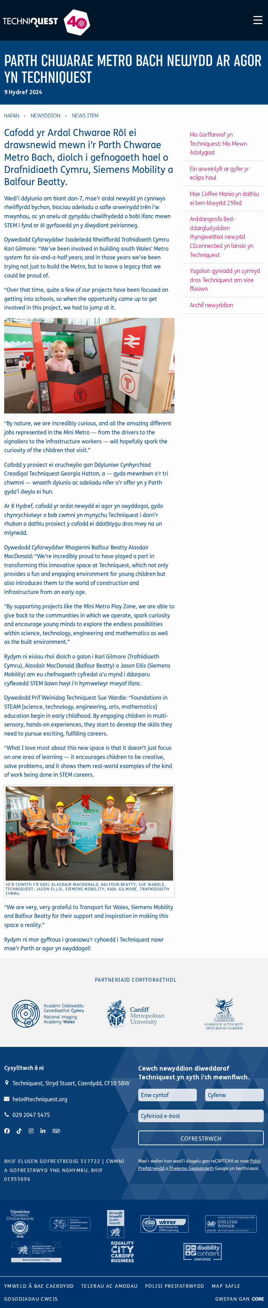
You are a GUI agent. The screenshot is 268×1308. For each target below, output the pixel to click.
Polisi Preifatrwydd (174, 1286)
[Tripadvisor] (56, 1131)
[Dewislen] (258, 18)
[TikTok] (19, 1131)
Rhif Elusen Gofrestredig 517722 (52, 1161)
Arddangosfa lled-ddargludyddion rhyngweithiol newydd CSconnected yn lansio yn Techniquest (221, 237)
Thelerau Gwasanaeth (191, 1168)
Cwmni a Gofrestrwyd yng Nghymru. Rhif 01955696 (64, 1170)
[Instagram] (31, 1131)
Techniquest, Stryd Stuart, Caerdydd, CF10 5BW (71, 1083)
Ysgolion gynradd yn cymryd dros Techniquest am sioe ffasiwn (225, 280)
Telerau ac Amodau (109, 1286)
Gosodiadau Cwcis (31, 1299)
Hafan (11, 116)
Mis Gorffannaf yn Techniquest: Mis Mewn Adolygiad (218, 143)
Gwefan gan (233, 1299)
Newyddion (45, 116)
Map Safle (226, 1286)
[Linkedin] (42, 1131)
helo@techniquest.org (40, 1099)
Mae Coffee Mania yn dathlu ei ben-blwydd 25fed (224, 198)
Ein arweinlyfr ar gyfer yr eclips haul (219, 173)
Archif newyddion (211, 305)
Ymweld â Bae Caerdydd (39, 1286)
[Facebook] (7, 1131)
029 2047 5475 (31, 1115)
